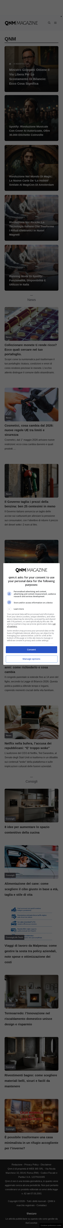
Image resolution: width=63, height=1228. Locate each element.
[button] (31, 609)
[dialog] (31, 614)
